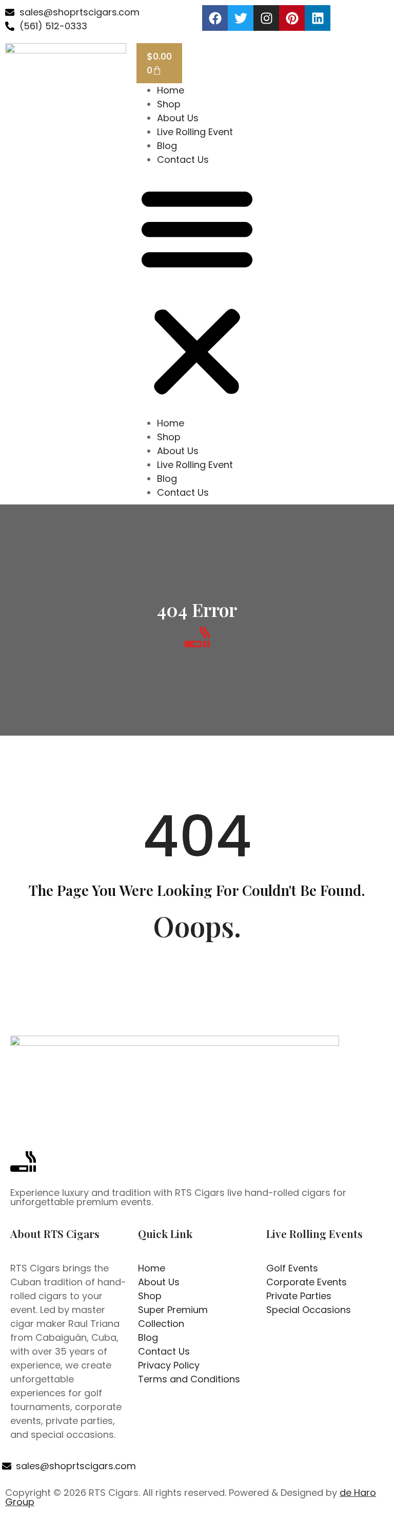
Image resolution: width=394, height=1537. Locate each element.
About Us (178, 117)
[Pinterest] (292, 18)
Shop (169, 104)
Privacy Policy (237, 1526)
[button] (197, 291)
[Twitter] (240, 18)
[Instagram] (266, 18)
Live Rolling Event (195, 131)
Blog (167, 145)
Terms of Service (304, 1526)
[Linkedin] (317, 18)
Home (170, 90)
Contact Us (183, 159)
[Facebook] (215, 18)
